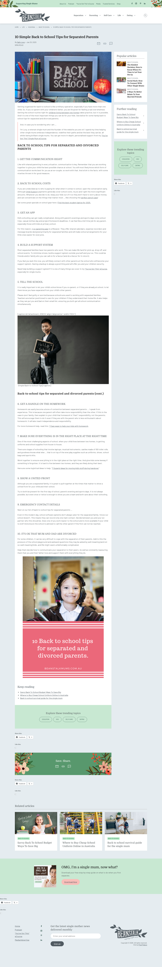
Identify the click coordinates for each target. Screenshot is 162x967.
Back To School (44, 27)
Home (17, 27)
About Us (63, 4)
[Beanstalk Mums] (32, 15)
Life (119, 15)
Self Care (108, 15)
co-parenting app (40, 229)
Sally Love (21, 42)
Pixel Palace (143, 945)
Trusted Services (109, 4)
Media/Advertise (22, 940)
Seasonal (31, 27)
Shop (118, 4)
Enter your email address (64, 936)
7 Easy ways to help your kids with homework (68, 426)
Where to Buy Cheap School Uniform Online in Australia (44, 695)
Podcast (71, 4)
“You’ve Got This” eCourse (85, 4)
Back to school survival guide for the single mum (41, 698)
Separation (78, 15)
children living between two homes (64, 112)
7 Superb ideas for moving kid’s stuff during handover (75, 468)
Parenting (93, 15)
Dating (130, 15)
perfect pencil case (89, 197)
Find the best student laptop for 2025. (74, 202)
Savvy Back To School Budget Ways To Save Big (40, 692)
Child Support (32, 191)
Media (98, 4)
